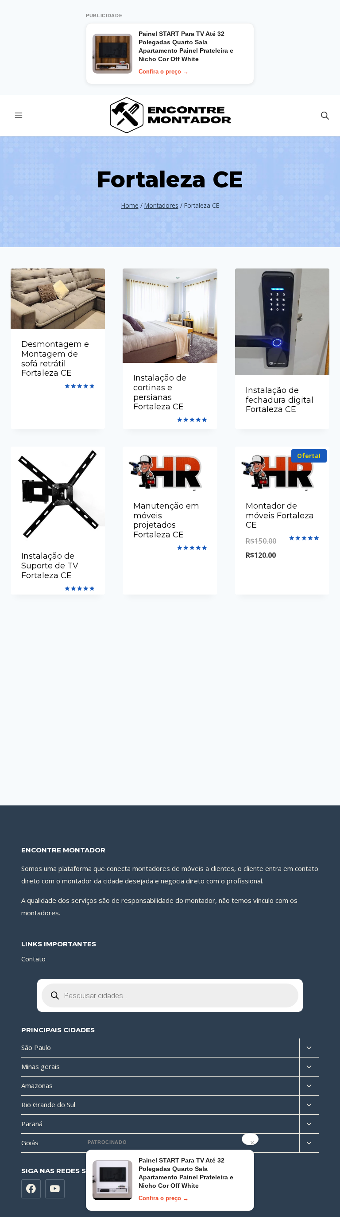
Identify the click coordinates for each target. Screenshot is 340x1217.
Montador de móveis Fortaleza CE (280, 515)
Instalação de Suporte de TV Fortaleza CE (49, 565)
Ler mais (58, 397)
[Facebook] (31, 1189)
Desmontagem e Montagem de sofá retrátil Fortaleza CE (55, 358)
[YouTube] (55, 1189)
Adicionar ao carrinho (282, 578)
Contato (33, 958)
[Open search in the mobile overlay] (325, 115)
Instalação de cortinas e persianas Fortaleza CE (159, 392)
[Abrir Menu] (19, 115)
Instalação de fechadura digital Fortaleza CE (279, 399)
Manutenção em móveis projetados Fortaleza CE (166, 520)
